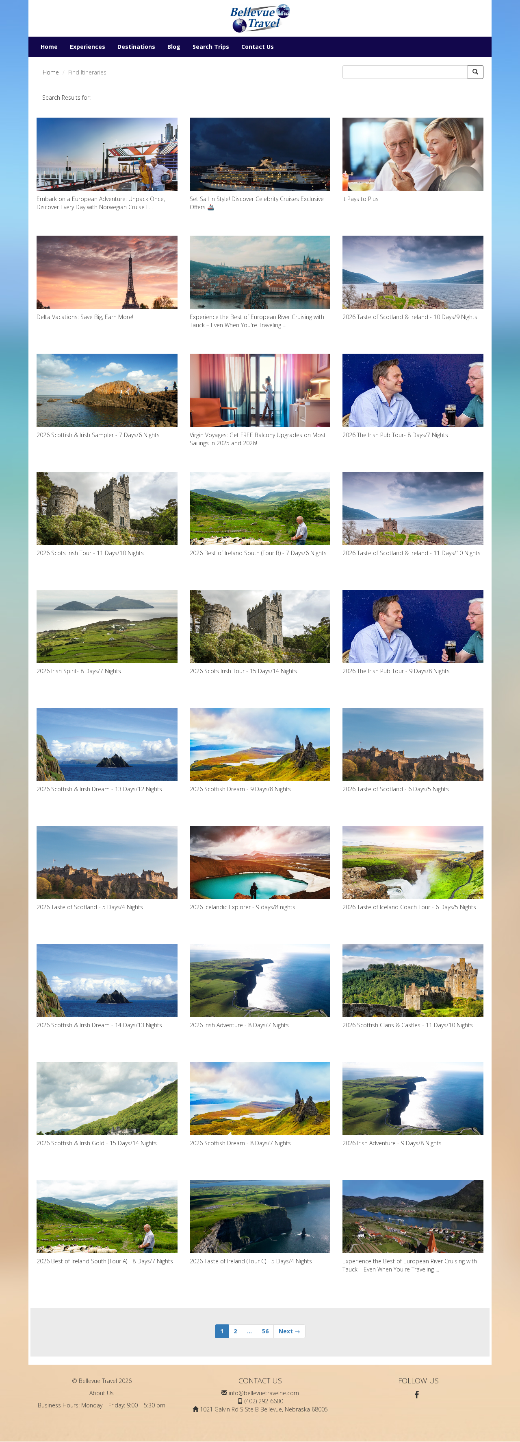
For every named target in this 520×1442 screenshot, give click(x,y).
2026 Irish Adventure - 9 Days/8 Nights (392, 1143)
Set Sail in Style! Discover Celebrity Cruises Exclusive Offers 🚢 (257, 203)
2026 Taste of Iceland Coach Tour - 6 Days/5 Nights (409, 907)
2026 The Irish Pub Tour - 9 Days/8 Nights (396, 671)
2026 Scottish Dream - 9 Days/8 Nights (240, 789)
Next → (289, 1331)
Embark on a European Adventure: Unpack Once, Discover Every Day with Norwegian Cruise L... (101, 203)
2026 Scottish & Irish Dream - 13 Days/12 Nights (99, 789)
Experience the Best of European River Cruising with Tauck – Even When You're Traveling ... (257, 321)
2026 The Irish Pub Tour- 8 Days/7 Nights (395, 435)
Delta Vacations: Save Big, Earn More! (85, 317)
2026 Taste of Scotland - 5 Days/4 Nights (90, 907)
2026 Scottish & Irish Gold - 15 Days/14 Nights (97, 1143)
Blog (173, 46)
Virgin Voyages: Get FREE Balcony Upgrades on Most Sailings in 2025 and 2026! (258, 439)
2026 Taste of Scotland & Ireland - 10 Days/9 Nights (409, 317)
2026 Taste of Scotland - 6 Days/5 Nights (395, 789)
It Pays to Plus (360, 199)
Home (49, 46)
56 (265, 1331)
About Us (101, 1393)
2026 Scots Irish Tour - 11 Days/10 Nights (90, 553)
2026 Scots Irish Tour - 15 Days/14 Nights (243, 671)
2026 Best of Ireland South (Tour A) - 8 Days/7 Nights (105, 1261)
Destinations (136, 46)
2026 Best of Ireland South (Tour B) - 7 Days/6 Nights (258, 553)
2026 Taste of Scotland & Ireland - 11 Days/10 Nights (411, 553)
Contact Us (257, 46)
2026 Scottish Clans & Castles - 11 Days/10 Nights (407, 1025)
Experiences (87, 46)
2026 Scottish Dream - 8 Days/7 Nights (240, 1143)
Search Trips (211, 46)
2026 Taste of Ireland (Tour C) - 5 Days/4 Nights (251, 1261)
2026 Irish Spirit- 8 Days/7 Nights (79, 671)
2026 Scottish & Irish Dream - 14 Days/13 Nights (99, 1025)
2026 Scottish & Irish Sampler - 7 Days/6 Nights (98, 435)
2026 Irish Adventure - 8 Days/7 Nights (239, 1025)
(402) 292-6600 (264, 1401)
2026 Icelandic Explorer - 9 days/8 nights (242, 907)
